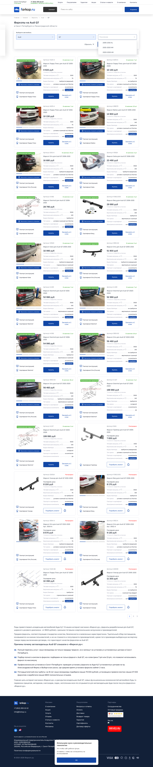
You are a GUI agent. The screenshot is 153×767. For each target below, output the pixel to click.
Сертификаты (82, 723)
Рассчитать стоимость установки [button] (30, 84)
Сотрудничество (114, 706)
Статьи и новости (52, 720)
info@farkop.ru (20, 712)
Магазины (49, 726)
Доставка (80, 713)
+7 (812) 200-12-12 (37, 2)
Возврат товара (82, 716)
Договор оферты (83, 726)
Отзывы (48, 716)
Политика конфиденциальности (27, 750)
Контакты (49, 723)
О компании (50, 706)
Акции (47, 710)
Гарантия (80, 720)
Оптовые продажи (115, 710)
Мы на (110, 720)
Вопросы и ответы (84, 706)
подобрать (69, 90)
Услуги (48, 713)
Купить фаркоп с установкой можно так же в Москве (30, 737)
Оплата (79, 710)
